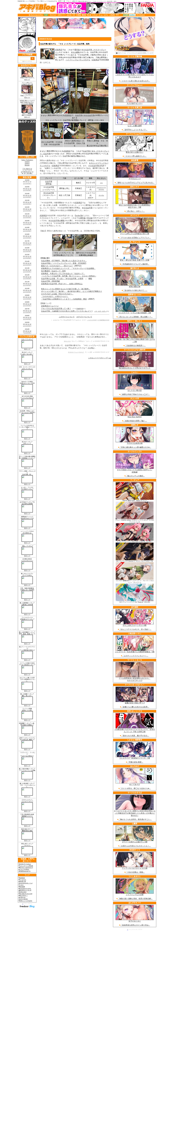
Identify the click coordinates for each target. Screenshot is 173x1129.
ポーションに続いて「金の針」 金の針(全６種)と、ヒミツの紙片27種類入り (71, 291)
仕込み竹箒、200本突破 (50, 281)
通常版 (77, 50)
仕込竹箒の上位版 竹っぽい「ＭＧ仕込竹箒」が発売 (62, 279)
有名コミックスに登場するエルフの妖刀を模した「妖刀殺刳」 (65, 289)
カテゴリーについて (84, 317)
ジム (101, 182)
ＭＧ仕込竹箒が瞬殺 (56, 221)
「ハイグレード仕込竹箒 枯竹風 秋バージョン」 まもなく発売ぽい (68, 276)
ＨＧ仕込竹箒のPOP (96, 166)
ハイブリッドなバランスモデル (78, 60)
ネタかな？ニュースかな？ (76, 352)
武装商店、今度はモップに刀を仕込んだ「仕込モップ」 (63, 274)
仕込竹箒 (78, 115)
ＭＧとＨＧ (67, 341)
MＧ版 (89, 218)
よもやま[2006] (92, 320)
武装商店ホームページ (50, 306)
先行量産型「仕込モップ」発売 (53, 271)
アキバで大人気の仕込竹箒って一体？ (56, 309)
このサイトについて (67, 317)
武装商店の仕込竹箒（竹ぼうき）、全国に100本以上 (62, 284)
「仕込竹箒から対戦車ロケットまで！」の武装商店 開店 (64, 299)
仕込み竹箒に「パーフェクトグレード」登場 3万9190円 (63, 263)
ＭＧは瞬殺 (75, 52)
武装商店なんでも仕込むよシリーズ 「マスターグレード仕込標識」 (68, 268)
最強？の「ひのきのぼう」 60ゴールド (57, 266)
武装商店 (58, 50)
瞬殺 (90, 279)
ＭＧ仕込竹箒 (89, 115)
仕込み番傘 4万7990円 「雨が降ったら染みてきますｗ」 (64, 261)
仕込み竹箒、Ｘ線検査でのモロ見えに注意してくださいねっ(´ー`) (66, 311)
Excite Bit (79, 215)
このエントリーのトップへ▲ (99, 358)
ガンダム (101, 195)
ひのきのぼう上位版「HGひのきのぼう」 (57, 294)
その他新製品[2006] (103, 320)
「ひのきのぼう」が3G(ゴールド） (55, 296)
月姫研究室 (79, 308)
